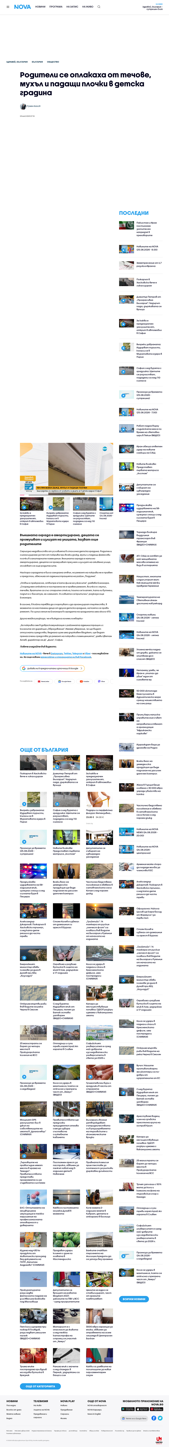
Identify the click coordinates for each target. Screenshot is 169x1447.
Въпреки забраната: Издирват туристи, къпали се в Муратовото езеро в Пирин (32, 816)
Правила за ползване (133, 1431)
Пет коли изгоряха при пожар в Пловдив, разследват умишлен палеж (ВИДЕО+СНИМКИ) (33, 1332)
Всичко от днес (14, 1410)
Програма (55, 6)
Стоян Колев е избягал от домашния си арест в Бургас (66, 924)
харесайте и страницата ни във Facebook (66, 657)
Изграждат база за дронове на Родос (148, 746)
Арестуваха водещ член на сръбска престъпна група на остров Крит (148, 1121)
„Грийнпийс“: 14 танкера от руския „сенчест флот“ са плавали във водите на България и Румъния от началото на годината (99, 930)
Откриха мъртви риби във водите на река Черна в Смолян (33, 1006)
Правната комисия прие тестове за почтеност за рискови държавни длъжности (99, 1166)
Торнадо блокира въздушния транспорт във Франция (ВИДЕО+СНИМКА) (147, 538)
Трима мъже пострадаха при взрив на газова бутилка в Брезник (33, 1370)
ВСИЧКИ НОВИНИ (134, 1299)
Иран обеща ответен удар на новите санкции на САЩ (149, 449)
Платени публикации (13, 1433)
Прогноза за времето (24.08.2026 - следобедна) (33, 1086)
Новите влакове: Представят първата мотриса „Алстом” (66, 851)
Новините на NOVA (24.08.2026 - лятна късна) (148, 635)
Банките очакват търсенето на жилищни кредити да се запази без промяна (99, 1254)
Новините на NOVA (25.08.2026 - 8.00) (147, 248)
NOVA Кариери (95, 1410)
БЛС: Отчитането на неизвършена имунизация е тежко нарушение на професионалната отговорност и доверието (32, 1216)
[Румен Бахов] (23, 106)
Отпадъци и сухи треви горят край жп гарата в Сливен (65, 1046)
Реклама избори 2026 (22, 1431)
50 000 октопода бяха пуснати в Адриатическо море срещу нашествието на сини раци (149, 697)
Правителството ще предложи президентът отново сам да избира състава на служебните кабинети (66, 1128)
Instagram (57, 653)
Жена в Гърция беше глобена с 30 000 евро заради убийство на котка (150, 789)
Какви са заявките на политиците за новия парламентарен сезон (98, 1370)
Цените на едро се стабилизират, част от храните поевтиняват (98, 1294)
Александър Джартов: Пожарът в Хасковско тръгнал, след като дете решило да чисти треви (33, 928)
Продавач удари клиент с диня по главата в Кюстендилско (63, 1254)
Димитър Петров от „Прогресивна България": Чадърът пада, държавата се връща (65, 779)
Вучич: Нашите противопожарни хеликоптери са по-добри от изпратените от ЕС (148, 1071)
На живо (87, 6)
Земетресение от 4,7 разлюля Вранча (149, 264)
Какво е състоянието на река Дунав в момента (66, 1210)
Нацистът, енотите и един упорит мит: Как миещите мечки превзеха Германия (149, 581)
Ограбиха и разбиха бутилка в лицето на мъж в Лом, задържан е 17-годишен (65, 968)
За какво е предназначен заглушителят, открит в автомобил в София (98, 779)
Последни (11, 1405)
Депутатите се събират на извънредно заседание (95, 852)
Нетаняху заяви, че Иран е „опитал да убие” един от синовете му (148, 675)
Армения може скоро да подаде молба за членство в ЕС (149, 867)
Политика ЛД (119, 1431)
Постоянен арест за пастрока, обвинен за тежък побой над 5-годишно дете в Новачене (66, 1168)
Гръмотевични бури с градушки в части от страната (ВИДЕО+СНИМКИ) (98, 1087)
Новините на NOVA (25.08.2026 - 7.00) (147, 411)
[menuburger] (8, 6)
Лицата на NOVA (42, 1410)
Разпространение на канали (42, 1431)
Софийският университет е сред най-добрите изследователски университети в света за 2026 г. (98, 1050)
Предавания (66, 1410)
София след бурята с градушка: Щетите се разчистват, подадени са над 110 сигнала (66, 816)
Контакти (83, 1431)
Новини (40, 6)
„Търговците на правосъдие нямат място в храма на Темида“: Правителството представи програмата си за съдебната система (32, 1172)
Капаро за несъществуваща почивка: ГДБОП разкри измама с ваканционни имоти (99, 1009)
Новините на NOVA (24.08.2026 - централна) (147, 849)
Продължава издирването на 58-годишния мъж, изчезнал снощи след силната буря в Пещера (32, 889)
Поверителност (107, 1431)
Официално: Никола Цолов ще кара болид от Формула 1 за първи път (149, 913)
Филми (63, 1418)
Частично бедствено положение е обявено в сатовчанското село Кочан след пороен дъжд (99, 888)
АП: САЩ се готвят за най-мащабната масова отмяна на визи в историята (149, 560)
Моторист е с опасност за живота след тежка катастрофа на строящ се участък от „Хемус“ (65, 1333)
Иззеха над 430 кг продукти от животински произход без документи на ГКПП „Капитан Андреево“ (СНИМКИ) (33, 1257)
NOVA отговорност (97, 1405)
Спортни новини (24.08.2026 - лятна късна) (148, 617)
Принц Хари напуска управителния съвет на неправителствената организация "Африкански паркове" (149, 724)
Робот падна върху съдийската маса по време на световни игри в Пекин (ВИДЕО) (149, 430)
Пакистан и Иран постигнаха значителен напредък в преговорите (147, 228)
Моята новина (13, 1414)
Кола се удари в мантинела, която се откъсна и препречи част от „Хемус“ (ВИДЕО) (65, 1089)
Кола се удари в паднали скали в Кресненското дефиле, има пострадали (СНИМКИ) (95, 971)
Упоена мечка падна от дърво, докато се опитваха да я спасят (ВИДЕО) (149, 654)
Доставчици (73, 1431)
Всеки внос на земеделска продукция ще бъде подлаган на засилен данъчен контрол (65, 888)
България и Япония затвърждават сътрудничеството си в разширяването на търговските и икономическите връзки (98, 1128)
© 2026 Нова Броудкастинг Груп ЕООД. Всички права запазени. (28, 1440)
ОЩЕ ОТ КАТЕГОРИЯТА (40, 1386)
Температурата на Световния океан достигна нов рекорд (149, 600)
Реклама (9, 1431)
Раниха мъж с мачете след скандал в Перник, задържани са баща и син (66, 1370)
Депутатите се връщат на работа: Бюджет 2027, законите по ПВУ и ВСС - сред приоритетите (66, 1296)
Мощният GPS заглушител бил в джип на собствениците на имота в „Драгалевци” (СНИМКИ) (33, 1127)
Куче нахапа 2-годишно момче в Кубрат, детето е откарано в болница (98, 1212)
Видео (9, 1418)
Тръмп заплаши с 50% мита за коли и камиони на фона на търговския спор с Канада (149, 1190)
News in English (94, 1414)
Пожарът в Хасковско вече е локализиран (33, 775)
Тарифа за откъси (60, 1431)
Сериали (64, 1414)
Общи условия (94, 1431)
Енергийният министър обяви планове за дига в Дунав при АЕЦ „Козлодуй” (30, 970)
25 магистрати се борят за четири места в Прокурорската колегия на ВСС (31, 1049)
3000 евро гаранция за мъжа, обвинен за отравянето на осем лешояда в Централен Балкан (99, 1332)
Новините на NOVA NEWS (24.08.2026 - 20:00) (147, 832)
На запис (72, 6)
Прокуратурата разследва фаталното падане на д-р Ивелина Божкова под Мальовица (33, 1296)
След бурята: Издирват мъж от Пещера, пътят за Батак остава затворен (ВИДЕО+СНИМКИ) (64, 1010)
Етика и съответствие (151, 1431)
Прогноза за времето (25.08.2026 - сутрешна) (33, 851)
